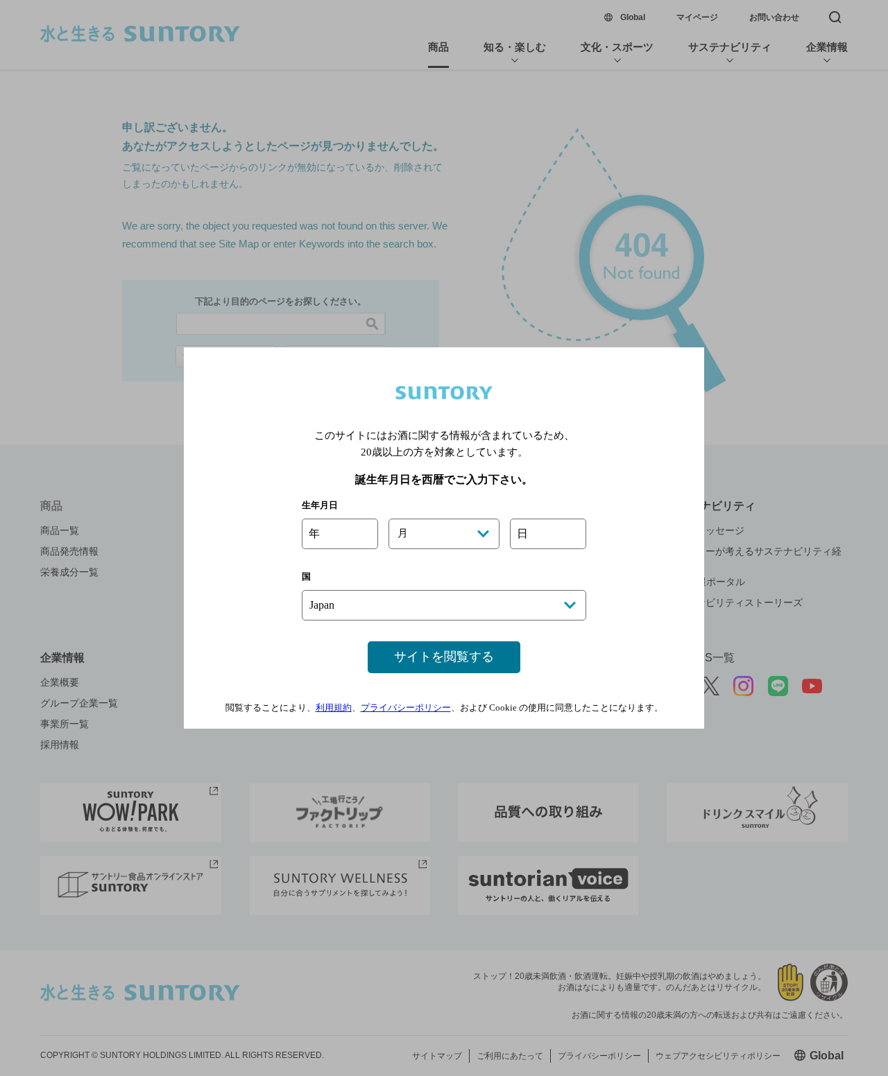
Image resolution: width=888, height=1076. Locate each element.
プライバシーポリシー (406, 707)
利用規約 (334, 707)
